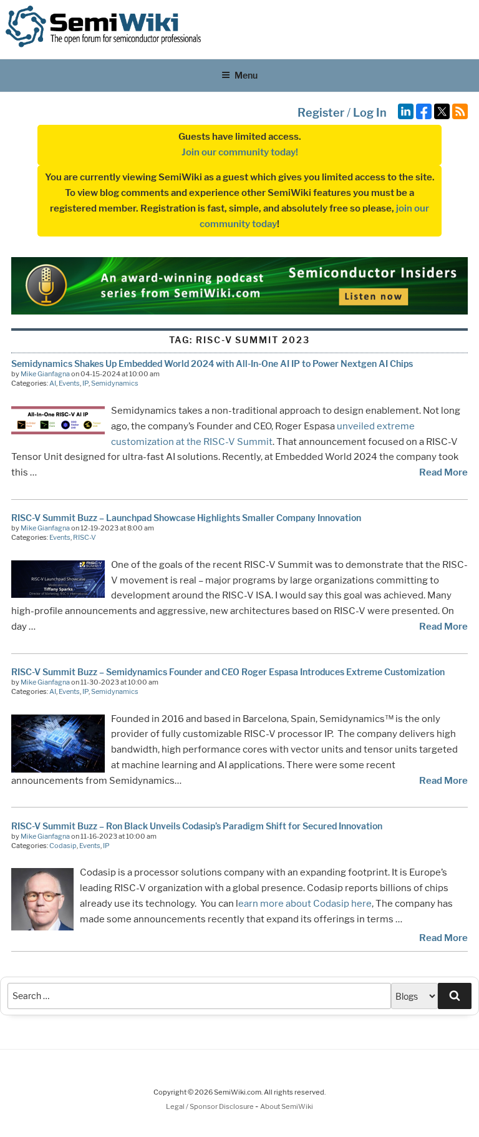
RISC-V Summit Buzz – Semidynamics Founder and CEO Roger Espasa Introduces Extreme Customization (228, 671)
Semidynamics (114, 383)
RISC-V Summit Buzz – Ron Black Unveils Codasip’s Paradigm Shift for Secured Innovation (196, 826)
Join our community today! (239, 152)
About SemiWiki (286, 1106)
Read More (443, 472)
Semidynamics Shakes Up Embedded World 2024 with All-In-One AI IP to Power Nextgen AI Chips (212, 363)
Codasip (63, 845)
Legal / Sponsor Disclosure (210, 1106)
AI (52, 383)
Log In (370, 112)
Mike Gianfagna (45, 373)
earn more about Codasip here (305, 903)
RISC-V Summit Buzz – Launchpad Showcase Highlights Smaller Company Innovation (186, 517)
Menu (246, 75)
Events (69, 383)
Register (321, 112)
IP (85, 383)
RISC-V (84, 537)
